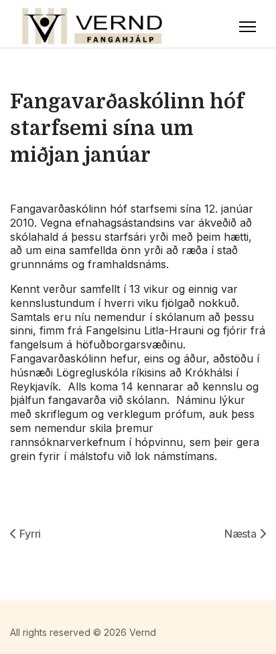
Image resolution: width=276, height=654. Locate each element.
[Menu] (247, 26)
